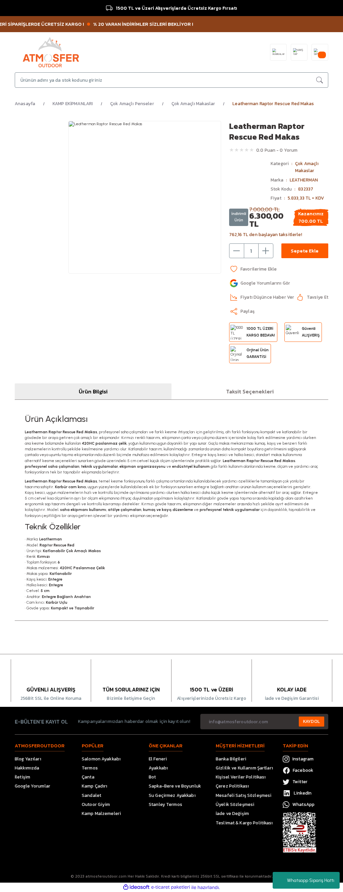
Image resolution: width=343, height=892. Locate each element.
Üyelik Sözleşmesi (235, 804)
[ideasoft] (136, 887)
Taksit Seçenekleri (250, 391)
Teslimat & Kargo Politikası (244, 822)
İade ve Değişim (232, 813)
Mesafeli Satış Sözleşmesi (243, 795)
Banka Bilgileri (231, 758)
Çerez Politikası (232, 786)
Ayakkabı (158, 767)
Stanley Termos (165, 804)
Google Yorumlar (32, 786)
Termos (90, 767)
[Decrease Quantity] (236, 251)
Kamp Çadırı (94, 786)
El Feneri (158, 758)
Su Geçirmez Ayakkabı (172, 795)
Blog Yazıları (28, 758)
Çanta (88, 776)
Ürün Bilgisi (93, 391)
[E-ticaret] (170, 887)
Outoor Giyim (96, 804)
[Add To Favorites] (253, 269)
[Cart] (320, 52)
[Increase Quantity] (265, 251)
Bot (152, 776)
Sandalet (91, 795)
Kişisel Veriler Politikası (241, 776)
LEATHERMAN (304, 179)
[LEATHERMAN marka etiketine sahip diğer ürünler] (248, 179)
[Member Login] (299, 52)
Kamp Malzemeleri (101, 813)
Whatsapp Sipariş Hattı (310, 880)
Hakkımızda (27, 767)
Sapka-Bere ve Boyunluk (175, 786)
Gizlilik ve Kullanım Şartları (244, 767)
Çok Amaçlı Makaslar (307, 167)
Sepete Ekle (305, 250)
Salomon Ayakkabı (101, 758)
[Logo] (51, 52)
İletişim (22, 776)
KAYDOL (311, 721)
